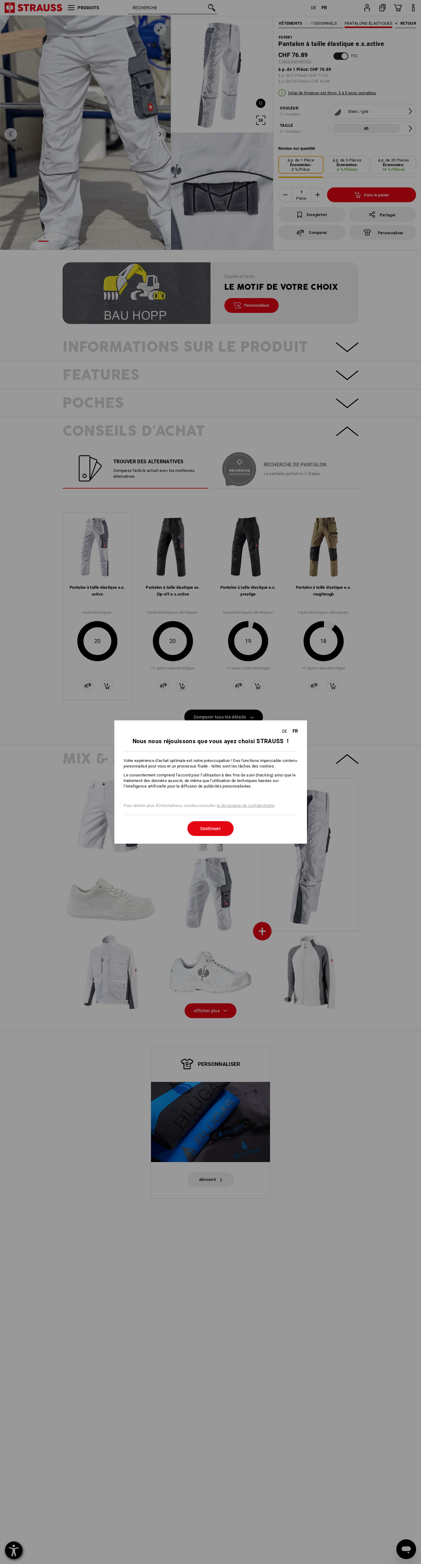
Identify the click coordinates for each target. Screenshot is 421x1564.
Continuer (210, 828)
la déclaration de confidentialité (245, 805)
